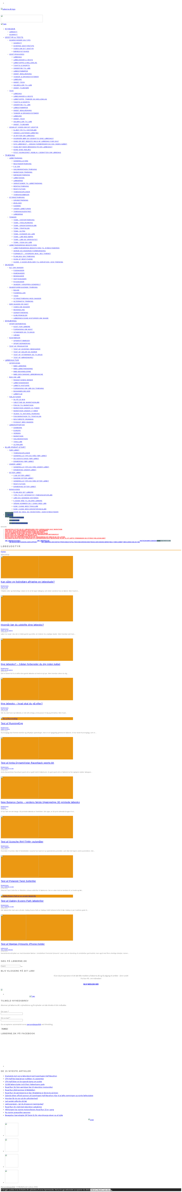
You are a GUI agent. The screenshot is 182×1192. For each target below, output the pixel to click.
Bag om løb (14, 377)
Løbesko (17, 57)
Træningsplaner (21, 192)
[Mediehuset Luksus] (91, 1120)
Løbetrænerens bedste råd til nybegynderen (36, 248)
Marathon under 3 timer (25, 411)
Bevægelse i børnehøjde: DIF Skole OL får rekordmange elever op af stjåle (34, 1115)
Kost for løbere (21, 326)
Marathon (18, 436)
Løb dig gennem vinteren (26, 498)
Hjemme (17, 206)
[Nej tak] (111, 1190)
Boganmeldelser (21, 391)
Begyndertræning (22, 164)
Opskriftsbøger (21, 340)
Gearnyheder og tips (20, 40)
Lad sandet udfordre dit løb (16, 1101)
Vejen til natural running (26, 414)
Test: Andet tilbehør (7, 949)
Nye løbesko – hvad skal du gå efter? (22, 703)
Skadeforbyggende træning (23, 287)
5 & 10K (16, 166)
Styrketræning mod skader (27, 298)
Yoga (15, 296)
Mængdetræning (21, 175)
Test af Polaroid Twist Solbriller (18, 881)
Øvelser (17, 203)
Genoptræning (20, 312)
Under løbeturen (22, 209)
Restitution (19, 189)
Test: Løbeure (5, 847)
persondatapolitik (34, 1024)
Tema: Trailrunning (23, 223)
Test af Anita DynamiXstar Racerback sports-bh (27, 762)
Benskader (18, 276)
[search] (21, 966)
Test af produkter (18, 346)
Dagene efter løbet (23, 478)
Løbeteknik (19, 178)
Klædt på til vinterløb (25, 130)
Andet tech (19, 82)
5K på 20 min (19, 399)
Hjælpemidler (20, 315)
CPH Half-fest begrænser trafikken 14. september (26, 530)
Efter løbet (15, 472)
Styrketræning (17, 197)
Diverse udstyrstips (23, 46)
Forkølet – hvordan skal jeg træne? (32, 253)
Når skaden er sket (19, 304)
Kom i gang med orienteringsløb (29, 509)
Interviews (14, 363)
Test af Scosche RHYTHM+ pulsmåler (22, 841)
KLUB (10, 515)
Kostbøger (14, 338)
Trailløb (17, 442)
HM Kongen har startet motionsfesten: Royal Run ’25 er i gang (29, 1109)
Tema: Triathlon (21, 228)
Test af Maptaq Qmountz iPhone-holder (23, 944)
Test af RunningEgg (12, 723)
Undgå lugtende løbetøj (26, 133)
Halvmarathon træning (25, 169)
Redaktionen (5, 586)
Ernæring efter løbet (24, 486)
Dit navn (5, 1012)
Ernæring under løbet (24, 470)
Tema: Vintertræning (24, 220)
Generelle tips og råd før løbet (30, 456)
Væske (16, 335)
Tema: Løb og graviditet (25, 239)
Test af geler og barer (25, 352)
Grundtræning (20, 200)
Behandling (19, 310)
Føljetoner (15, 397)
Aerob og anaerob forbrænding (29, 251)
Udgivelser (25, 542)
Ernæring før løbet (23, 461)
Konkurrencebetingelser (87, 542)
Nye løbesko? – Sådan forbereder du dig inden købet (40, 144)
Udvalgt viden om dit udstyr (23, 127)
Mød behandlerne (22, 371)
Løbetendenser (21, 383)
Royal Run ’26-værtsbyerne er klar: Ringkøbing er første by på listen (35, 537)
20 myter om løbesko (24, 135)
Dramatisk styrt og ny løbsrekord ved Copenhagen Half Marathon (33, 529)
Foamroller (19, 293)
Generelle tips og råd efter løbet (31, 481)
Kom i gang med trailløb (25, 506)
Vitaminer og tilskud (24, 332)
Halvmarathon (20, 439)
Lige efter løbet (21, 475)
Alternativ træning (23, 301)
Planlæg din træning (24, 256)
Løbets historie (21, 385)
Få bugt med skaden (23, 422)
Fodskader (18, 270)
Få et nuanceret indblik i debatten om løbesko (37, 152)
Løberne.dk (4, 948)
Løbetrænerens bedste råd (23, 245)
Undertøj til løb (21, 68)
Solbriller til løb (22, 85)
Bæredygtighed (21, 51)
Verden (17, 433)
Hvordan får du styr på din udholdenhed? (21, 1098)
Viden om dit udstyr (23, 48)
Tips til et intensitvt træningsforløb (32, 495)
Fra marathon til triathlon (27, 416)
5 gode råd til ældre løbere (27, 501)
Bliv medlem (18, 517)
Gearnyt (17, 43)
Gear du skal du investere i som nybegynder (35, 512)
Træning (10, 155)
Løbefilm (17, 394)
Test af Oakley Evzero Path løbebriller (22, 901)
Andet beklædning (22, 74)
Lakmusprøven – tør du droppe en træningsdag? (24, 1104)
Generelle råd (20, 161)
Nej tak (100, 1190)
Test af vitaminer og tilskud (28, 354)
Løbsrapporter (17, 425)
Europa (17, 430)
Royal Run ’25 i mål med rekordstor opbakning (23, 1107)
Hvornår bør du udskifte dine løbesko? (33, 138)
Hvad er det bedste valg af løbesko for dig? (36, 141)
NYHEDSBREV (166, 541)
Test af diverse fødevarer (26, 349)
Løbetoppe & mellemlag (25, 63)
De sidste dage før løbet (26, 458)
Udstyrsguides (16, 54)
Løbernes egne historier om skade (31, 318)
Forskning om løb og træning (28, 388)
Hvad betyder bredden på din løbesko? (33, 147)
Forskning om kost (23, 329)
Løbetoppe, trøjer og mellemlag (30, 99)
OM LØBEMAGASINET (12, 541)
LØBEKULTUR (12, 360)
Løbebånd (18, 180)
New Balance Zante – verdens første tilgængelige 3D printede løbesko (40, 802)
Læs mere (107, 1190)
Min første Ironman (23, 419)
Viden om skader (21, 307)
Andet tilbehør (21, 88)
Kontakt (57, 542)
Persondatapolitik (68, 542)
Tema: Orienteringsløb (25, 225)
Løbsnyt (13, 32)
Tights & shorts (21, 65)
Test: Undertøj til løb (7, 768)
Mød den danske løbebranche (28, 374)
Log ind (15, 520)
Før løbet (14, 450)
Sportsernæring (17, 324)
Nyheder (10, 29)
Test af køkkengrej (23, 357)
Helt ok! (93, 1190)
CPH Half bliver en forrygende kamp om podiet (25, 532)
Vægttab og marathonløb (26, 402)
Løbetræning (15, 158)
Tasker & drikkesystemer (26, 77)
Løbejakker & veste (23, 60)
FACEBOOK (153, 541)
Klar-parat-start (15, 447)
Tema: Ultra (19, 231)
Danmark (17, 428)
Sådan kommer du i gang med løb (29, 503)
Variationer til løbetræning (27, 183)
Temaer (13, 217)
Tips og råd (4, 587)
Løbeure (17, 79)
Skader (9, 265)
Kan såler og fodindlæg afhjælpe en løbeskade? (28, 581)
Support (33, 542)
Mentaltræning (21, 186)
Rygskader (18, 282)
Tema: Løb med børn (23, 237)
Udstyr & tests (5, 729)
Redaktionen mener (23, 380)
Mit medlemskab (20, 523)
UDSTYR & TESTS (14, 37)
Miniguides (14, 489)
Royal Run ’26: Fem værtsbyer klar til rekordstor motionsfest (29, 1087)
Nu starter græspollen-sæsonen (17, 1112)
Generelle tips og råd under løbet (31, 467)
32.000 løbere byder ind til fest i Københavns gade (26, 533)
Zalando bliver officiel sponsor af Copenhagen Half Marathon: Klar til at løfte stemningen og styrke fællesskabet (55, 538)
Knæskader (19, 273)
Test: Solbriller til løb (7, 886)
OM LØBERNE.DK (43, 541)
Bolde (16, 290)
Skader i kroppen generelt (27, 284)
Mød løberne (19, 366)
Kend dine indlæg (22, 150)
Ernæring (11, 321)
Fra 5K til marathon (23, 405)
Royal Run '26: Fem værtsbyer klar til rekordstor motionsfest (32, 534)
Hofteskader (20, 279)
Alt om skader (16, 267)
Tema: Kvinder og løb (24, 234)
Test (11, 91)
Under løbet (15, 464)
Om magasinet (15, 542)
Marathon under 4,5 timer (26, 408)
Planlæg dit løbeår (23, 492)
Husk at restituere (23, 259)
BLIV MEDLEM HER (91, 984)
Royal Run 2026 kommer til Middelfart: (21, 535)
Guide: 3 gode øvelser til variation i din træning (38, 262)
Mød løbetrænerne (23, 369)
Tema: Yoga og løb (22, 242)
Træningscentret (22, 211)
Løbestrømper (20, 71)
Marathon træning (22, 172)
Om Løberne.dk (47, 542)
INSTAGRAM (144, 541)
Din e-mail (5, 1018)
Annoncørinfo (104, 542)
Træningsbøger (21, 195)
